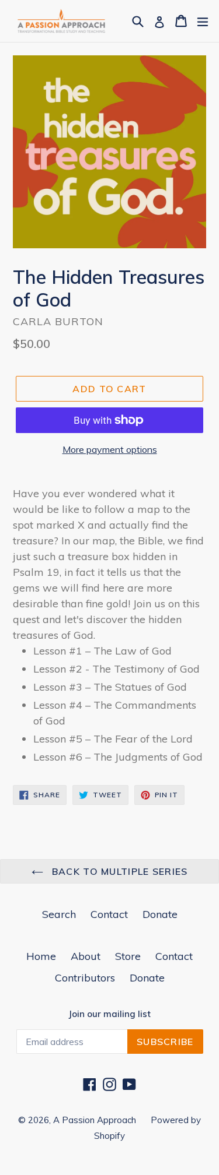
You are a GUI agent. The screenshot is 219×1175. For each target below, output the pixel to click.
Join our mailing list (109, 1014)
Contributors (85, 977)
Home (41, 956)
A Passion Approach (94, 1119)
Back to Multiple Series (118, 871)
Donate (160, 914)
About (85, 956)
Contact (109, 914)
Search (59, 914)
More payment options (109, 449)
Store (128, 956)
